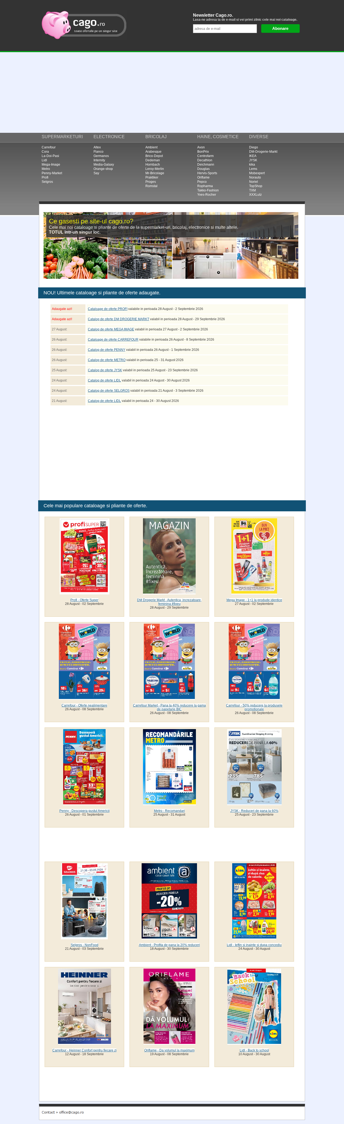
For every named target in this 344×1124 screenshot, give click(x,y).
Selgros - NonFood (84, 945)
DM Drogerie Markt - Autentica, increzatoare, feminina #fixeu (169, 602)
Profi (45, 177)
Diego (253, 147)
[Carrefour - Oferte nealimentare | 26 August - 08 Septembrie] (84, 698)
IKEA (252, 156)
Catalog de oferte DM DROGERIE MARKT (118, 319)
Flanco (98, 152)
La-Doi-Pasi (50, 156)
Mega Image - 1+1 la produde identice (254, 600)
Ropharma (205, 186)
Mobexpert (257, 173)
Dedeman (152, 160)
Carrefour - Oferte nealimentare (84, 705)
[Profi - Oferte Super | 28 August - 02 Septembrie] (84, 592)
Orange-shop (103, 169)
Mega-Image (51, 164)
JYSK (253, 160)
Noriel (253, 182)
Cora (45, 152)
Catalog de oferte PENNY (106, 350)
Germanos (101, 156)
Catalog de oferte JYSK (105, 370)
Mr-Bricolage (154, 173)
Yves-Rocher (206, 195)
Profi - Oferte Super (84, 600)
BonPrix (203, 152)
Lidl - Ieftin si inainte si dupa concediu (254, 945)
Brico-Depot (154, 156)
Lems (253, 169)
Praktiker (151, 177)
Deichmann (205, 164)
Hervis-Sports (207, 173)
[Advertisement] (172, 92)
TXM (252, 190)
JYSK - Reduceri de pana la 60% (254, 811)
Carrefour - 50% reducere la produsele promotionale (254, 707)
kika (252, 164)
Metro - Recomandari (169, 811)
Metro (46, 169)
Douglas (203, 169)
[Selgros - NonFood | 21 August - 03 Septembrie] (84, 937)
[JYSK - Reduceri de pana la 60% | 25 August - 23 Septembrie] (254, 803)
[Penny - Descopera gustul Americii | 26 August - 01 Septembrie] (84, 803)
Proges (150, 182)
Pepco (202, 182)
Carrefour (49, 147)
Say (96, 173)
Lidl (44, 160)
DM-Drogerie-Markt (263, 152)
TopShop (255, 186)
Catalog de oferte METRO (107, 360)
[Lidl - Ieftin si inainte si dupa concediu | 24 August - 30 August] (254, 937)
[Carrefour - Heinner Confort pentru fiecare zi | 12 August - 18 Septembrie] (84, 1043)
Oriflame (203, 177)
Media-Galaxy (104, 164)
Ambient (151, 147)
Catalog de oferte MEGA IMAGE (111, 329)
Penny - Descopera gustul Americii (84, 811)
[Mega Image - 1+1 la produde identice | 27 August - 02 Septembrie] (254, 592)
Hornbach (152, 164)
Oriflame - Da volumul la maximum (169, 1050)
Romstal (151, 186)
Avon (201, 147)
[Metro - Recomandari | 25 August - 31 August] (169, 803)
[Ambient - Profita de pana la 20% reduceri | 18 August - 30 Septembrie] (169, 937)
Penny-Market (52, 173)
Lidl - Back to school (254, 1050)
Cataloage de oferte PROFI (107, 309)
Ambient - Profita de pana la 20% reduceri (169, 945)
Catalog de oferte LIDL (104, 380)
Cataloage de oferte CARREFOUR (113, 339)
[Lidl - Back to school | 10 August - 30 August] (254, 1043)
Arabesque (153, 152)
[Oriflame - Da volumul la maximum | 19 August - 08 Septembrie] (169, 1043)
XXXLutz (255, 195)
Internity (99, 160)
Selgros (47, 182)
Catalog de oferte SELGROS (109, 390)
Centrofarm (205, 156)
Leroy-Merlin (154, 169)
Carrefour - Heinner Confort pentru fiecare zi (84, 1050)
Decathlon (204, 160)
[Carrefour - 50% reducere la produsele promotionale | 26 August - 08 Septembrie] (254, 698)
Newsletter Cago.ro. (245, 17)
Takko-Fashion (208, 190)
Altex (97, 147)
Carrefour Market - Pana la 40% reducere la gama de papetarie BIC (169, 707)
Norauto (255, 177)
